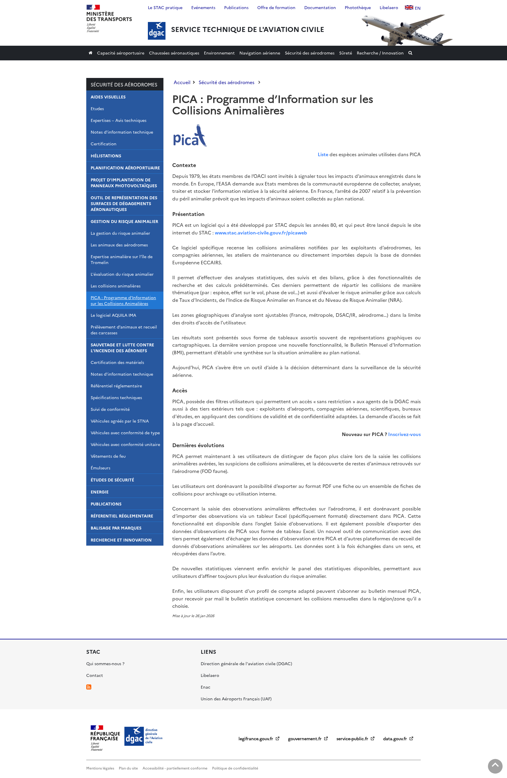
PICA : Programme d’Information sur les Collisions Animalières (123, 300)
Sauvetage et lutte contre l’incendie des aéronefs (122, 347)
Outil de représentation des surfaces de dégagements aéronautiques (124, 203)
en (418, 8)
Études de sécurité (112, 480)
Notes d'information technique (122, 132)
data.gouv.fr (395, 738)
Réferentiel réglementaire (122, 516)
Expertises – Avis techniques (118, 120)
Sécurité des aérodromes (124, 84)
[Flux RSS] (88, 687)
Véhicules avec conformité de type (125, 432)
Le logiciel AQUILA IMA (113, 315)
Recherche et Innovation (121, 540)
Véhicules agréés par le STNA (120, 421)
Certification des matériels (117, 362)
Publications (106, 504)
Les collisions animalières (116, 286)
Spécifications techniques (116, 397)
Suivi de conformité (110, 409)
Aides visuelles (108, 97)
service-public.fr (353, 738)
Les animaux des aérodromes (119, 245)
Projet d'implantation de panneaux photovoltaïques (124, 182)
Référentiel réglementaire (116, 386)
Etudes (97, 108)
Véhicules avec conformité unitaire (125, 444)
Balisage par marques (116, 528)
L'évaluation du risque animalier (122, 274)
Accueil (182, 82)
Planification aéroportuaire (125, 168)
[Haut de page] (495, 766)
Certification (103, 144)
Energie (100, 492)
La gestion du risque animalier (120, 233)
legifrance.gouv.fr (256, 738)
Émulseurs (100, 468)
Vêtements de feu (108, 456)
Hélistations (106, 156)
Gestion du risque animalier (124, 221)
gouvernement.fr (305, 738)
